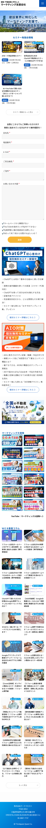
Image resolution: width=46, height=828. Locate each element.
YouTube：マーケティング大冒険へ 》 (27, 516)
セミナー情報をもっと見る (23, 112)
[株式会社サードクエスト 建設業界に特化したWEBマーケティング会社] (13, 3)
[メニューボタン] (42, 3)
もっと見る (23, 785)
